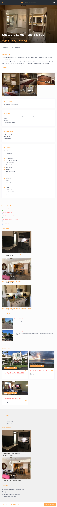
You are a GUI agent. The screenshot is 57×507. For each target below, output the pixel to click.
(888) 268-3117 (7, 491)
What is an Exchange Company (21, 331)
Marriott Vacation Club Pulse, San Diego (11, 254)
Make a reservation (49, 504)
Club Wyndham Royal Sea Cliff (14, 373)
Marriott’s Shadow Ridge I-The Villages (11, 281)
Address (8, 113)
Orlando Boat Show (6, 208)
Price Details (9, 102)
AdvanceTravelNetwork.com (10, 496)
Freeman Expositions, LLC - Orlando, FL (11, 219)
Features (8, 147)
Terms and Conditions (11, 419)
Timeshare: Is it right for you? (21, 318)
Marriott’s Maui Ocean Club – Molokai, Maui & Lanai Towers (16, 308)
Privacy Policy (10, 421)
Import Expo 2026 (6, 223)
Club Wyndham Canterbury (12, 398)
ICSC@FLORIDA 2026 (7, 212)
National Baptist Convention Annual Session (12, 216)
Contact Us (9, 423)
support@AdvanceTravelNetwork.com (12, 494)
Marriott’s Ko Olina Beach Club (40, 371)
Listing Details (9, 131)
